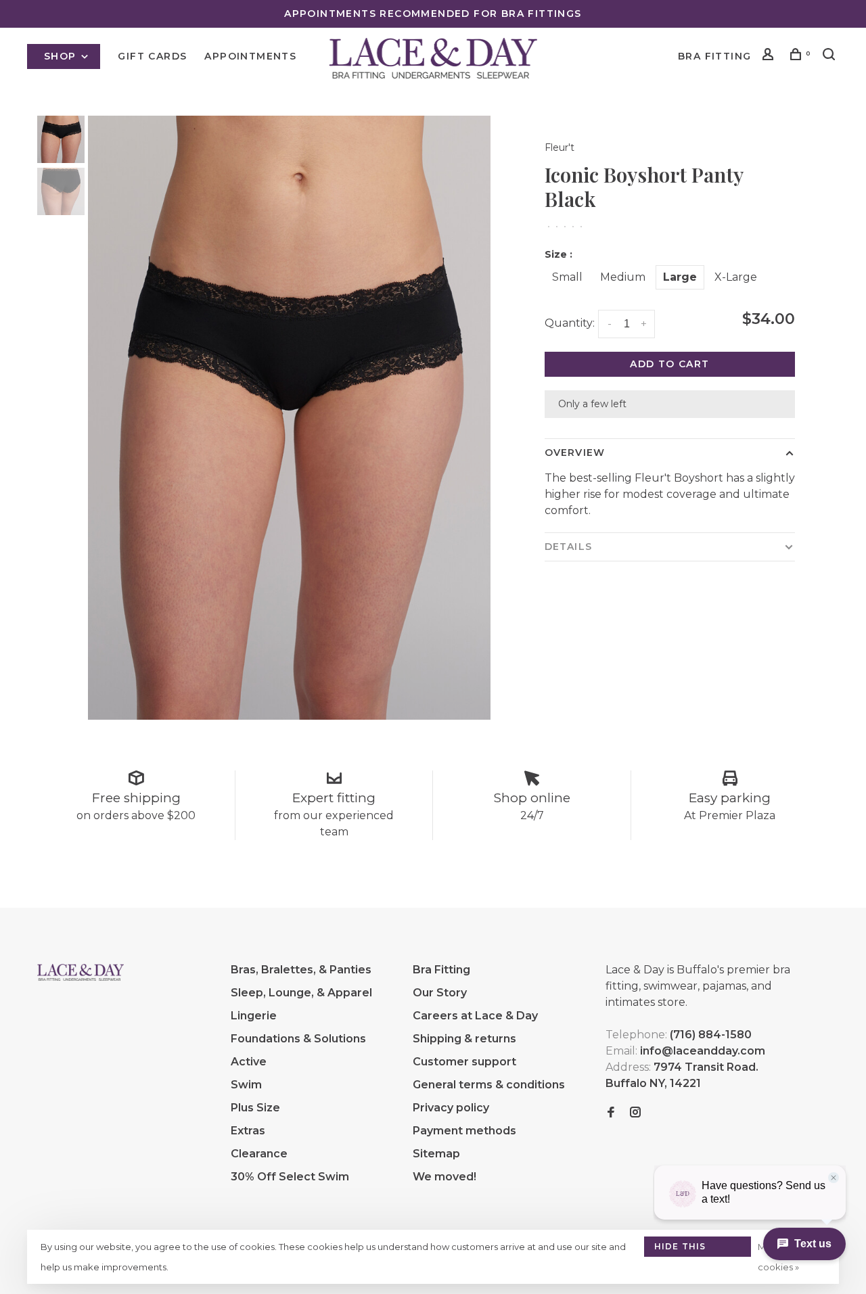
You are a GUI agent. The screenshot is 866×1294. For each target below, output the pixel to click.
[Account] (770, 56)
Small (567, 277)
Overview (575, 452)
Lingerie (254, 1015)
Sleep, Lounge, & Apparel (301, 992)
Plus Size (255, 1107)
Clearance (259, 1153)
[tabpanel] (289, 418)
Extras (248, 1130)
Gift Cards (152, 56)
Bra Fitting (714, 56)
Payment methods (464, 1130)
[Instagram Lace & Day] (635, 1113)
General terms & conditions (489, 1084)
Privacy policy (451, 1107)
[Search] (831, 56)
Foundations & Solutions (298, 1038)
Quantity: (570, 323)
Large (680, 277)
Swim (246, 1084)
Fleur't (559, 147)
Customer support (464, 1061)
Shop (62, 56)
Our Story (440, 992)
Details (568, 546)
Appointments (250, 56)
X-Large (735, 277)
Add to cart (669, 364)
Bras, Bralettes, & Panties (301, 969)
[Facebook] (611, 1113)
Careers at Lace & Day (475, 1015)
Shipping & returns (464, 1038)
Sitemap (436, 1153)
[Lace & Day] (80, 972)
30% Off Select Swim (290, 1176)
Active (249, 1061)
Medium (622, 277)
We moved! (444, 1176)
